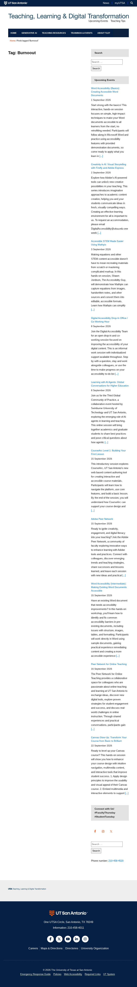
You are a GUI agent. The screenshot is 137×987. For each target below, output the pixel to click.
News (106, 3)
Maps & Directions (51, 948)
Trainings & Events (81, 33)
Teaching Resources (54, 33)
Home (14, 33)
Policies (57, 974)
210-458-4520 (115, 860)
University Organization (95, 948)
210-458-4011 (75, 927)
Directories (71, 948)
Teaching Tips (118, 21)
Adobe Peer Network (102, 519)
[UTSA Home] (16, 3)
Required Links (93, 974)
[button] (131, 3)
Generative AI (29, 33)
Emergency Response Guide (35, 974)
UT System (109, 974)
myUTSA (120, 3)
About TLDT (103, 33)
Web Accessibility (73, 974)
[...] (101, 156)
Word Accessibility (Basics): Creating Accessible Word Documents (105, 92)
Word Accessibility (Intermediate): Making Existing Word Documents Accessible (109, 587)
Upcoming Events (98, 21)
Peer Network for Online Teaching (109, 664)
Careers (33, 948)
